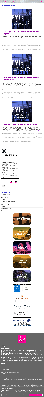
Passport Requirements (31, 356)
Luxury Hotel (25, 354)
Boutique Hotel (20, 351)
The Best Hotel (36, 359)
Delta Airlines (18, 45)
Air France (19, 89)
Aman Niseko (5, 199)
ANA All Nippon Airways (5, 44)
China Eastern (38, 44)
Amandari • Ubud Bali (6, 208)
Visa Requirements (14, 361)
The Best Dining (19, 359)
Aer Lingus (4, 89)
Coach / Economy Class (33, 351)
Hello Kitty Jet (6, 137)
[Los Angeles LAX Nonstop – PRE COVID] (22, 111)
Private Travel (35, 357)
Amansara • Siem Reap (7, 210)
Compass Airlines (7, 45)
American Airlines (39, 89)
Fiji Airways (35, 45)
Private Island (26, 357)
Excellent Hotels (7, 353)
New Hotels (22, 356)
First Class (29, 353)
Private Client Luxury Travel (16, 357)
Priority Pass (39, 356)
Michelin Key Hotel (4, 356)
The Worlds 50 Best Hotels (32, 360)
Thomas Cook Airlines (7, 97)
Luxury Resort (31, 354)
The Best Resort (13, 360)
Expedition (15, 353)
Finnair (38, 45)
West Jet (34, 50)
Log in (4, 365)
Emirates (26, 45)
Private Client (4, 357)
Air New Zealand (25, 89)
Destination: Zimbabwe (7, 197)
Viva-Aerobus (28, 50)
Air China (16, 89)
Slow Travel (39, 357)
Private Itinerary (30, 357)
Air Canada (13, 89)
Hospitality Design (7, 354)
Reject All (22, 394)
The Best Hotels (4, 360)
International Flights (18, 93)
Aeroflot (7, 89)
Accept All (36, 394)
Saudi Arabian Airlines (19, 49)
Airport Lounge (3, 350)
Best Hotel (34, 350)
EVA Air (33, 45)
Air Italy (22, 89)
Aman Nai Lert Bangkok (7, 204)
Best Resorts (8, 351)
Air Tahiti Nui (29, 89)
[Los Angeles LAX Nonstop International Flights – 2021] (22, 64)
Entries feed (5, 366)
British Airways (23, 44)
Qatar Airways (6, 49)
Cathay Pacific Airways (29, 44)
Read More (24, 40)
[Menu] (41, 1)
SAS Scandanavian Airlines (12, 49)
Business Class (26, 351)
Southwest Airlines (34, 49)
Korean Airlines (37, 93)
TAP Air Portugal (12, 50)
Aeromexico (9, 89)
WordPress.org (6, 369)
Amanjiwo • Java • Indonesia (8, 203)
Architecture (22, 350)
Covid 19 (15, 45)
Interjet (15, 93)
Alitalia (36, 89)
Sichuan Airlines (24, 49)
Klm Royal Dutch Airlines (32, 93)
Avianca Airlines (19, 44)
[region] (22, 392)
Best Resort (3, 351)
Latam (40, 93)
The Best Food (27, 359)
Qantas (3, 49)
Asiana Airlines (10, 44)
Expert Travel (22, 353)
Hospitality (34, 353)
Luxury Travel (38, 354)
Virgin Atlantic (20, 50)
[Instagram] (4, 186)
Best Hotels (39, 350)
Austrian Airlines (15, 44)
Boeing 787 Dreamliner (14, 351)
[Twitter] (2, 186)
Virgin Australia (25, 50)
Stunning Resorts (9, 359)
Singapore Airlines (29, 49)
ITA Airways (22, 93)
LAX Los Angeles (18, 354)
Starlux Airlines (39, 49)
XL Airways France (38, 97)
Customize (8, 394)
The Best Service (23, 360)
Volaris (31, 50)
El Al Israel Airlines (22, 45)
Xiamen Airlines (37, 50)
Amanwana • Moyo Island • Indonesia (9, 201)
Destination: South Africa (7, 196)
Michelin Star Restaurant (13, 356)
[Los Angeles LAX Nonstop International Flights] (22, 19)
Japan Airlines (26, 93)
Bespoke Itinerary (30, 350)
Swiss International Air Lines (6, 50)
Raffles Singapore (6, 194)
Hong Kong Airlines (7, 93)
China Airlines (34, 44)
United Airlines (16, 50)
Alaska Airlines (33, 89)
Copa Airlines (11, 45)
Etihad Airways (30, 45)
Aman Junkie (8, 350)
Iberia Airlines (11, 93)
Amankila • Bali (5, 206)
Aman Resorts (14, 350)
